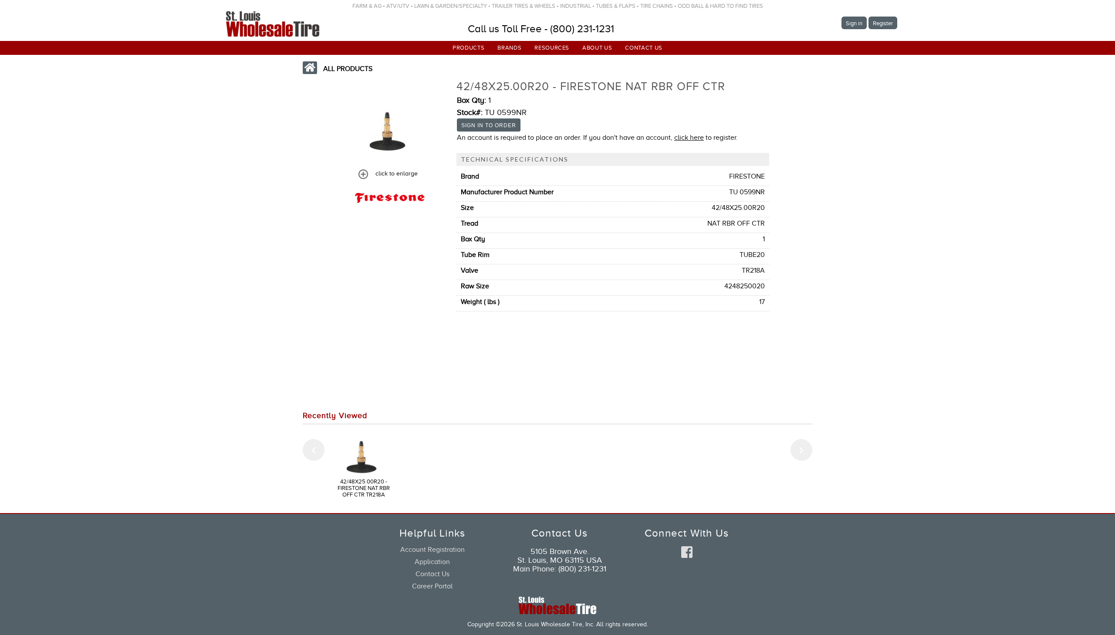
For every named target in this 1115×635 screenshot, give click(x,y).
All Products (347, 69)
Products (468, 47)
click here (689, 138)
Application (432, 562)
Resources (551, 47)
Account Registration (432, 550)
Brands (509, 47)
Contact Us (643, 47)
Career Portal (432, 586)
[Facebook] (687, 552)
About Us (597, 47)
